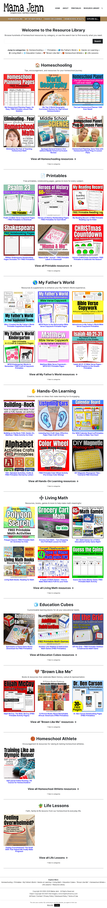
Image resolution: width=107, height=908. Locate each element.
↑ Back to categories (53, 164)
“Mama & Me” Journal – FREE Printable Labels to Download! (53, 258)
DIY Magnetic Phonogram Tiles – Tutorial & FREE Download (88, 474)
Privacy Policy (49, 896)
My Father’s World (69, 50)
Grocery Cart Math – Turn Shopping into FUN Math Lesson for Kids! (53, 541)
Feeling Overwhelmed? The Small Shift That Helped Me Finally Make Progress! (19, 849)
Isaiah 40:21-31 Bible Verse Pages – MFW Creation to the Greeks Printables (87, 366)
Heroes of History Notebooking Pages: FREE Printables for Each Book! (53, 219)
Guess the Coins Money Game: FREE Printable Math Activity (88, 581)
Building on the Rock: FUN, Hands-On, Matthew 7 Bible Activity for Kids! (19, 434)
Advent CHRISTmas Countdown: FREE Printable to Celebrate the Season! (87, 258)
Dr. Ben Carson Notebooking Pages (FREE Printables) (88, 714)
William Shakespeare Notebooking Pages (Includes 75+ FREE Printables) (19, 258)
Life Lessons (92, 53)
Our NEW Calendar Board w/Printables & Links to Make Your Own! (87, 434)
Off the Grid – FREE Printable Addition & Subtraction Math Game (88, 647)
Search (97, 41)
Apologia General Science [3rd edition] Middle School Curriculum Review (53, 151)
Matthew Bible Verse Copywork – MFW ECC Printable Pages (53, 365)
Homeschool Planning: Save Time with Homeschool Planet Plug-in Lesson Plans (87, 151)
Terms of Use (73, 896)
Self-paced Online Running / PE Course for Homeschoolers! (19, 781)
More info (50, 905)
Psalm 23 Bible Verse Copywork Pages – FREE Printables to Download (19, 219)
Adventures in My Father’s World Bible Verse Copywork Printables (87, 325)
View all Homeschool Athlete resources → (53, 788)
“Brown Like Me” (53, 53)
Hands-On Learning (56, 391)
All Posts (32, 896)
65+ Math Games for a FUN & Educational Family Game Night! (88, 541)
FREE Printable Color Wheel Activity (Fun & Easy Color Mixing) (53, 474)
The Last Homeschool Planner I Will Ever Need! (88, 108)
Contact (39, 896)
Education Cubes (33, 53)
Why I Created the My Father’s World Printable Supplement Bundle (19, 325)
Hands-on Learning (89, 50)
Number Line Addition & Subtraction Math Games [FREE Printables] (53, 647)
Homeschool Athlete (74, 53)
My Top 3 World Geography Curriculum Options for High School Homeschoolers (53, 109)
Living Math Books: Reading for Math (19, 580)
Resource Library (59, 885)
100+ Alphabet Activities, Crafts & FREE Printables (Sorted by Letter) (19, 474)
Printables (51, 50)
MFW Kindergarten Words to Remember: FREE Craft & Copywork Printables (19, 366)
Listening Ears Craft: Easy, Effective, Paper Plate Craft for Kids (53, 434)
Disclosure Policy (61, 896)
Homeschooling (36, 50)
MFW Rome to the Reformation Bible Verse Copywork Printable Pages (53, 325)
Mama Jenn (55, 891)
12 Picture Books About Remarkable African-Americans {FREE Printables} (53, 714)
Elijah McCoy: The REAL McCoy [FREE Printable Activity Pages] (19, 714)
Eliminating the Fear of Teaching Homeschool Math (19, 150)
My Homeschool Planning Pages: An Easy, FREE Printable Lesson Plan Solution (19, 109)
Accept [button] (57, 905)
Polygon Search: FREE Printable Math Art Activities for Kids (19, 541)
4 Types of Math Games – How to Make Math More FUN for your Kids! (53, 581)
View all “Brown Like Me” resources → (53, 721)
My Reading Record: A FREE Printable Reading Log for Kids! (88, 219)
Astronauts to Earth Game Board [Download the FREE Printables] (19, 647)
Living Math (16, 53)
